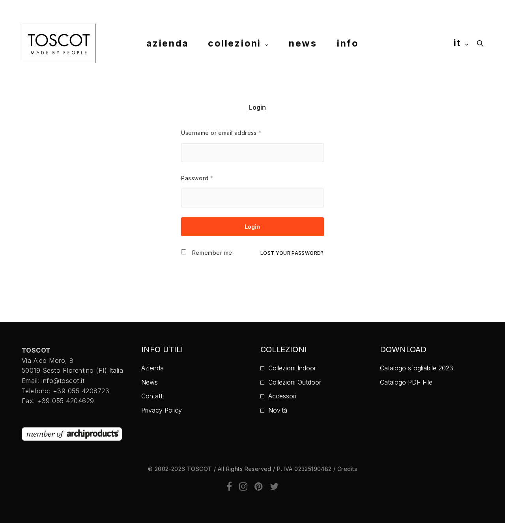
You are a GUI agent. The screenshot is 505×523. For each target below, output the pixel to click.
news (303, 43)
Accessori (282, 396)
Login (257, 107)
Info (348, 43)
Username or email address (221, 132)
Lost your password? (292, 253)
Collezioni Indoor (292, 368)
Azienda (152, 368)
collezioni (234, 43)
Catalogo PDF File (406, 382)
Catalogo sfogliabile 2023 (416, 368)
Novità (277, 410)
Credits (347, 468)
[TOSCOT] (59, 43)
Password (197, 178)
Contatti (152, 396)
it (458, 43)
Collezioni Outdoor (294, 382)
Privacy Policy (161, 410)
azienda (167, 43)
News (149, 382)
